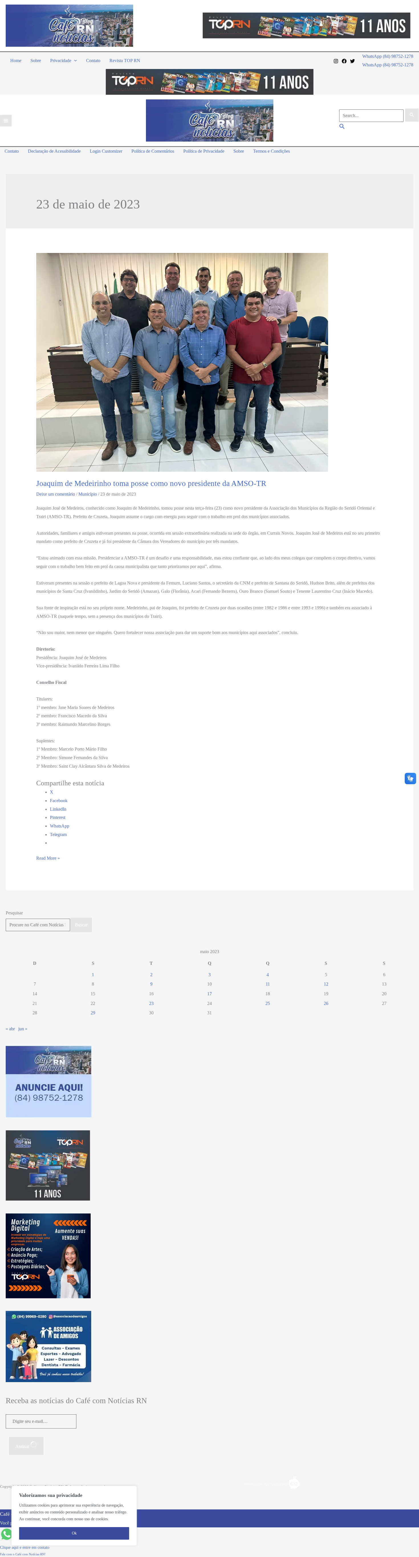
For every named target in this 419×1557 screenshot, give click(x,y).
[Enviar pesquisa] (412, 115)
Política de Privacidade (203, 151)
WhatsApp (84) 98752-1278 (387, 64)
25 (267, 1003)
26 (326, 1003)
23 (151, 1003)
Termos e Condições (271, 151)
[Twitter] (352, 61)
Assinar (22, 1446)
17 (209, 993)
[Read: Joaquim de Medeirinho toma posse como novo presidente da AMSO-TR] (182, 361)
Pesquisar (14, 912)
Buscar (81, 924)
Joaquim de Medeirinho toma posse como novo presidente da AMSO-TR (151, 483)
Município (87, 494)
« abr (10, 1028)
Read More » (48, 859)
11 (268, 984)
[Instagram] (335, 61)
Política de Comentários (152, 151)
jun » (22, 1028)
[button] (74, 60)
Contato (93, 60)
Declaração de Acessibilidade (54, 151)
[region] (74, 1516)
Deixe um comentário (55, 494)
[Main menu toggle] (6, 120)
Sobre (35, 60)
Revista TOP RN (124, 60)
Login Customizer (106, 151)
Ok (74, 1533)
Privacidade (60, 60)
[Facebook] (344, 61)
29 (93, 1012)
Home (15, 60)
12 (326, 984)
